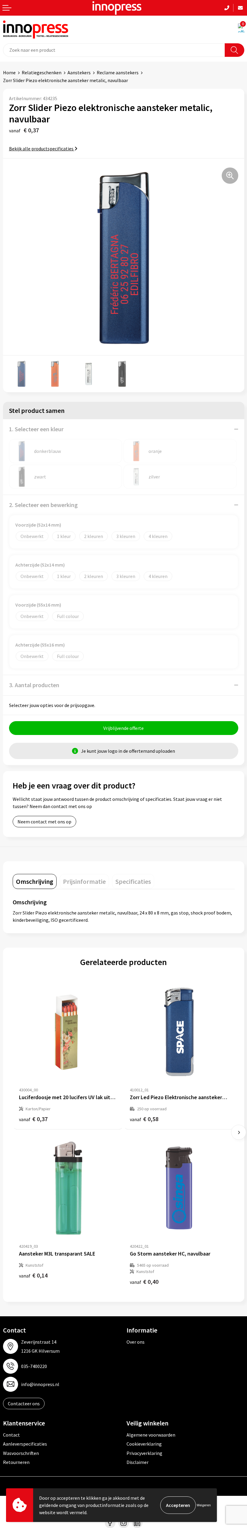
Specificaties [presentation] (133, 881)
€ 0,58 (144, 1119)
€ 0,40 (144, 1281)
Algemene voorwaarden (151, 1435)
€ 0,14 (33, 1275)
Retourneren (16, 1462)
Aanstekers (79, 72)
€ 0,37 (33, 1119)
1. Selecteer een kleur (36, 429)
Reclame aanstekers (118, 72)
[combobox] (114, 50)
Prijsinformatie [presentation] (84, 881)
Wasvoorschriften (21, 1453)
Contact (11, 1435)
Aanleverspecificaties (25, 1444)
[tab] (35, 881)
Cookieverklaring (144, 1444)
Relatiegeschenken (41, 72)
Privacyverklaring (144, 1453)
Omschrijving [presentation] (34, 881)
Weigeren (204, 1505)
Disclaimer (138, 1462)
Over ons (136, 1342)
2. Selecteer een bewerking (43, 505)
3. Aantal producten (34, 685)
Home (9, 72)
